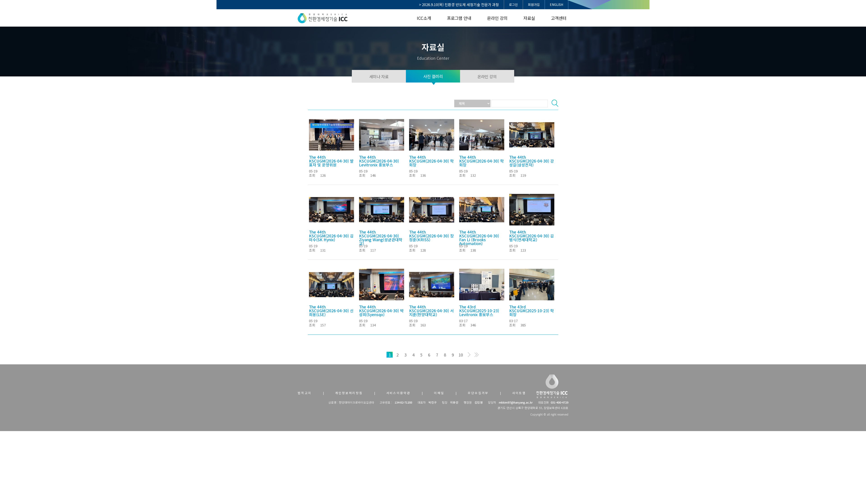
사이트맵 (519, 392)
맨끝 (476, 355)
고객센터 (558, 18)
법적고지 (305, 392)
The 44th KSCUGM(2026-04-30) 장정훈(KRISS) (431, 235)
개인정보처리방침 (349, 392)
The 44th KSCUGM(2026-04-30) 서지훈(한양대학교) (431, 310)
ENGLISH (556, 4)
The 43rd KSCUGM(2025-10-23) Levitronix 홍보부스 (479, 310)
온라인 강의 (497, 18)
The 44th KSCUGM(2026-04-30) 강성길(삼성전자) (531, 161)
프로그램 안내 (459, 18)
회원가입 (534, 4)
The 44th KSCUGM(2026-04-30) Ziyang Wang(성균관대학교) (380, 237)
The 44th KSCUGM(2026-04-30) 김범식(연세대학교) (531, 235)
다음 (468, 355)
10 (460, 355)
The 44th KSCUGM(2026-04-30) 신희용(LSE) (331, 310)
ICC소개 (424, 18)
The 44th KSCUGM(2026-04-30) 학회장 (431, 161)
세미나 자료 (379, 76)
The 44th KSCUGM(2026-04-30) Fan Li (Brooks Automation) (479, 237)
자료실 (529, 18)
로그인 (513, 4)
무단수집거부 (478, 392)
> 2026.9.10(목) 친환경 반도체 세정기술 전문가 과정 (459, 4)
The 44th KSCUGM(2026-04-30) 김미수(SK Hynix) (331, 235)
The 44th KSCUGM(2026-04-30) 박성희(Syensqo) (381, 310)
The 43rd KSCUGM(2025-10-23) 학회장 (531, 310)
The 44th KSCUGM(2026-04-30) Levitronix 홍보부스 (379, 161)
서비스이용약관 (398, 392)
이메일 (439, 392)
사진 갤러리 (433, 76)
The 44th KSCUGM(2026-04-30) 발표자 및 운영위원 (331, 161)
